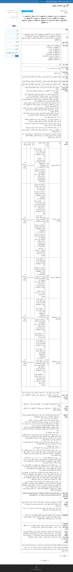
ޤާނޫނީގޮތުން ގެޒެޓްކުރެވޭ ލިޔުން (51, 1)
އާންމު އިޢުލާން (42, 1)
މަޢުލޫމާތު (59, 1)
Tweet (17, 26)
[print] (22, 13)
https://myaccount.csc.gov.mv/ (37, 458)
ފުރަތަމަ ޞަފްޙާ (65, 1)
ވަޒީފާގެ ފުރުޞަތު (27, 11)
